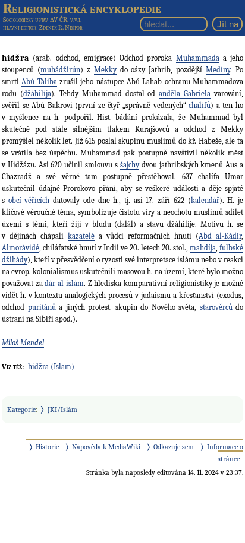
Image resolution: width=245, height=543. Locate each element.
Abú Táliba (38, 81)
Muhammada (197, 57)
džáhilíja (37, 93)
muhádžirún (60, 69)
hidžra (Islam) (51, 366)
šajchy (129, 164)
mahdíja (203, 247)
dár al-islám (64, 283)
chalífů (200, 105)
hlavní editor (19, 27)
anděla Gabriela (185, 93)
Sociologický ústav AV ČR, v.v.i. (42, 19)
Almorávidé (20, 247)
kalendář (205, 200)
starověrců (216, 307)
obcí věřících (29, 200)
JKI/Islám (62, 409)
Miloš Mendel (23, 342)
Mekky (105, 69)
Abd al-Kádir (220, 235)
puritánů (42, 307)
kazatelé (81, 235)
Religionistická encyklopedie (82, 8)
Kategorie (21, 409)
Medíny (218, 69)
